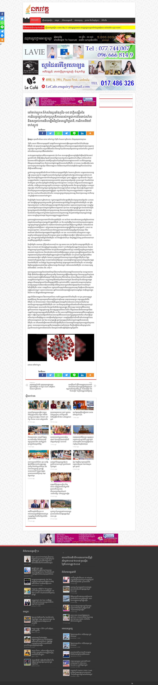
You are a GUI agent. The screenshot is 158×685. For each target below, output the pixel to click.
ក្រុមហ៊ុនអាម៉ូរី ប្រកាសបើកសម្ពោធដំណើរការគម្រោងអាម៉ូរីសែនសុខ (81, 653)
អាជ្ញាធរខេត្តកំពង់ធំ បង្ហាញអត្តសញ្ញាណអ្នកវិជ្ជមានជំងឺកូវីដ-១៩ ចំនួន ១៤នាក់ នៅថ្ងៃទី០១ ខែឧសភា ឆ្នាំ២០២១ (42, 386)
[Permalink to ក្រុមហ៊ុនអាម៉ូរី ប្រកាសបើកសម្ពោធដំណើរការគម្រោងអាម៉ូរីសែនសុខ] (66, 654)
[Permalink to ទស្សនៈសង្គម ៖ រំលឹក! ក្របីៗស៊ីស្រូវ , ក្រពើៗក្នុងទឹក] (27, 631)
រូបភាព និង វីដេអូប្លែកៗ (92, 20)
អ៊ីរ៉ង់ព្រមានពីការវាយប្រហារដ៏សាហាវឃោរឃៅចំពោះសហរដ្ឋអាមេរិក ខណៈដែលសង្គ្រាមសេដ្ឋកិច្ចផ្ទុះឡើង (81, 598)
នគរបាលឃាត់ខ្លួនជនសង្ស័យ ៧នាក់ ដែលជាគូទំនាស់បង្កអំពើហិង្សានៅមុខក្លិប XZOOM (59, 439)
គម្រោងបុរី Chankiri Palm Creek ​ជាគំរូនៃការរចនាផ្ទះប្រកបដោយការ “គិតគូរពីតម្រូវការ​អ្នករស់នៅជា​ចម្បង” (82, 672)
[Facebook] (42, 133)
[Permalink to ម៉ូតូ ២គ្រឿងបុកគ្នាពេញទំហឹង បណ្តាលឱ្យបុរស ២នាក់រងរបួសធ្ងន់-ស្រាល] (83, 455)
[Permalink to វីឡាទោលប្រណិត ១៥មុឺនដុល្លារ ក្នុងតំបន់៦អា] (66, 645)
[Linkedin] (82, 133)
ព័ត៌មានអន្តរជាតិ (67, 20)
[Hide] (1, 44)
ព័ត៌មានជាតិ (34, 20)
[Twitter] (50, 133)
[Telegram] (66, 133)
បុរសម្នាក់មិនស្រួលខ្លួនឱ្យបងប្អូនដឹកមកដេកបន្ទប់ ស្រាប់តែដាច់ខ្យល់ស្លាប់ (60, 464)
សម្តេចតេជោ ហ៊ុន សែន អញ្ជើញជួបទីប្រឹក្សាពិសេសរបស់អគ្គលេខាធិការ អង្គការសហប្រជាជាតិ (42, 602)
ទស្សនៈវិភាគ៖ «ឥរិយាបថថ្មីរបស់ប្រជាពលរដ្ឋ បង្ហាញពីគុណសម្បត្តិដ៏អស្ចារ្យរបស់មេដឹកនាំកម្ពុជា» (43, 653)
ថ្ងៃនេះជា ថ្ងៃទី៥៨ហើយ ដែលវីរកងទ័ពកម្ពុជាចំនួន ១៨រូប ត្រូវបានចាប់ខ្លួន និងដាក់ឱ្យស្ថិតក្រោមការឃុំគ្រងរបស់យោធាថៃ (43, 620)
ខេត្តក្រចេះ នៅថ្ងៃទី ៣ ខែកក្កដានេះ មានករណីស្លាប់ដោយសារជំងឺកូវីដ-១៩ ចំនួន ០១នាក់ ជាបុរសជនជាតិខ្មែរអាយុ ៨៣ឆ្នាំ (43, 592)
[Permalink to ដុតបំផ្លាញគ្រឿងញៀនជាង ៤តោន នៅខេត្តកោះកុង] (83, 405)
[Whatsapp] (58, 133)
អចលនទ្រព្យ (78, 20)
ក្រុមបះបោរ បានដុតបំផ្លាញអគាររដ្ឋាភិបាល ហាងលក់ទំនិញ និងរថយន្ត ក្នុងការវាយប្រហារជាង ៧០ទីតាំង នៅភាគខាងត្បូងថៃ (82, 618)
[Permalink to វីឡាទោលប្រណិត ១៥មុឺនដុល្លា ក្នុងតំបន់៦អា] (66, 636)
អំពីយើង (104, 20)
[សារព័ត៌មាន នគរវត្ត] (37, 12)
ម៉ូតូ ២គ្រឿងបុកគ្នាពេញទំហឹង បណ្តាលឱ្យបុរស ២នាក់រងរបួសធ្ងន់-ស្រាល (82, 464)
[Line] (74, 133)
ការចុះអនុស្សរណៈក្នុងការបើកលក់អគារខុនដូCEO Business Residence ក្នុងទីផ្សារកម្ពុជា (80, 663)
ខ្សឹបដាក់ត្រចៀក (47, 20)
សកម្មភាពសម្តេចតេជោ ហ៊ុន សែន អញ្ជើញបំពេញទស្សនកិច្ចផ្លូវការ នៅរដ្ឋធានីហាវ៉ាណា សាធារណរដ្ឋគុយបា (43, 581)
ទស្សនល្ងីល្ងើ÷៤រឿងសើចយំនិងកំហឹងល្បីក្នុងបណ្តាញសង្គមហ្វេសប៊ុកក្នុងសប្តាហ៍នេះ (43, 662)
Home (27, 20)
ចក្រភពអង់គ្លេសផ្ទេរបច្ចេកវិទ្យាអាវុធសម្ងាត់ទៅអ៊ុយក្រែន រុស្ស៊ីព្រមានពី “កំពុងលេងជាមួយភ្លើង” (81, 608)
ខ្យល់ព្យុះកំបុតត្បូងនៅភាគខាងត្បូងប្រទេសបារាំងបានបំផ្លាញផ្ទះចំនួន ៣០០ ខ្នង (60, 513)
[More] (90, 133)
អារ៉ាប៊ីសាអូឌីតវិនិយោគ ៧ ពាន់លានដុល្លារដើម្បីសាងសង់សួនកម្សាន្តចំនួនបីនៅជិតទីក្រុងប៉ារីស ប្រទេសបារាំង (82, 580)
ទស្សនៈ (57, 20)
